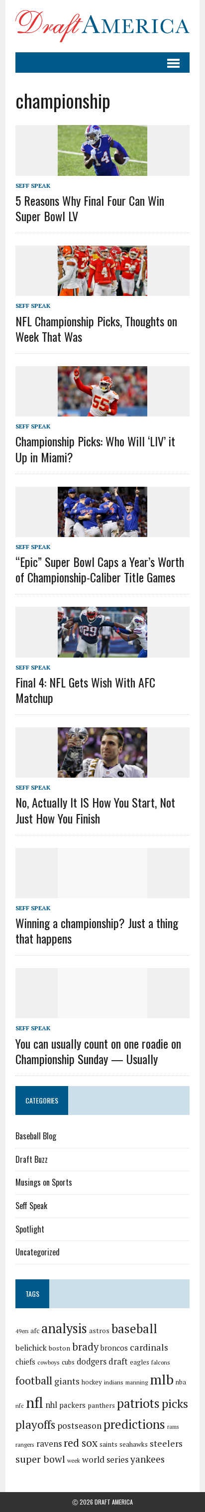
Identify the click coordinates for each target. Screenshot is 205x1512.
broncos (114, 1348)
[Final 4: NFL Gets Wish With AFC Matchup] (102, 650)
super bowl (40, 1459)
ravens (49, 1443)
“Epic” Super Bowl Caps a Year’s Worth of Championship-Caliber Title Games (99, 569)
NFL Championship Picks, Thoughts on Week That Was (96, 328)
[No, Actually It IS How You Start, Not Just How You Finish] (102, 771)
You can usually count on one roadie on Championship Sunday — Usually (98, 1051)
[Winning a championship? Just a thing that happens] (102, 891)
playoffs (35, 1424)
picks (175, 1403)
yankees (147, 1459)
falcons (160, 1362)
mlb (162, 1379)
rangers (24, 1444)
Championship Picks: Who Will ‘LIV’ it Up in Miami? (95, 448)
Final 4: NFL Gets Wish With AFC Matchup (85, 689)
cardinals (149, 1347)
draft (118, 1361)
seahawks (133, 1444)
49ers (21, 1331)
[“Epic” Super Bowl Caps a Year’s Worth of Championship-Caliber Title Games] (102, 530)
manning (136, 1382)
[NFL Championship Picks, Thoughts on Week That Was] (102, 289)
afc (34, 1331)
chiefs (25, 1362)
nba (181, 1382)
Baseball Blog (35, 1136)
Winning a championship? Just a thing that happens (96, 930)
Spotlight (29, 1229)
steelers (166, 1443)
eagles (139, 1362)
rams (173, 1426)
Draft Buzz (31, 1159)
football (33, 1380)
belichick (31, 1347)
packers (72, 1405)
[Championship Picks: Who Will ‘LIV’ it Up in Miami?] (102, 410)
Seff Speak (32, 185)
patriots (138, 1403)
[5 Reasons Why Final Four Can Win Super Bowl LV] (102, 168)
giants (67, 1381)
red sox (81, 1442)
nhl (51, 1404)
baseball (134, 1328)
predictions (134, 1424)
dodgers (91, 1361)
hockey (92, 1381)
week (73, 1460)
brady (85, 1347)
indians (113, 1382)
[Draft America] (102, 26)
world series (105, 1459)
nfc (19, 1405)
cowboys (48, 1362)
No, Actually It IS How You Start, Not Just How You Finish (95, 809)
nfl (34, 1402)
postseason (79, 1425)
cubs (68, 1362)
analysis (64, 1328)
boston (59, 1348)
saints (108, 1444)
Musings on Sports (43, 1182)
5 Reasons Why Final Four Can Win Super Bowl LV (89, 208)
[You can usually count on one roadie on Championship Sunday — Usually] (102, 1011)
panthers (101, 1405)
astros (99, 1330)
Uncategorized (37, 1252)
